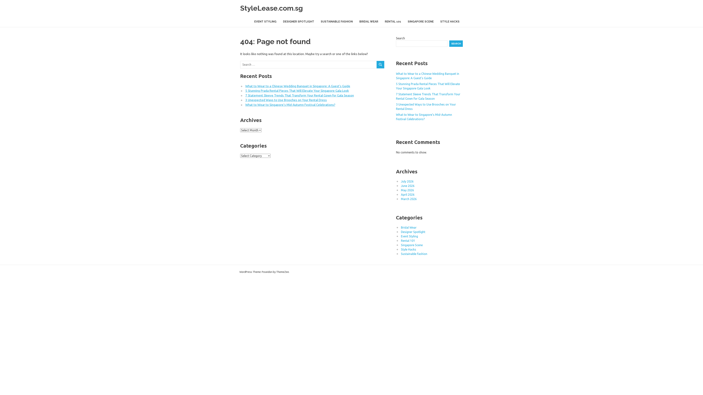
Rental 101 (393, 21)
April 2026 (407, 194)
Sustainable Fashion (337, 21)
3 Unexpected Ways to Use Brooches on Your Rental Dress (286, 100)
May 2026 (407, 190)
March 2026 (409, 199)
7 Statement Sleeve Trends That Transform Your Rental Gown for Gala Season (299, 95)
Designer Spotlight (298, 21)
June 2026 (407, 185)
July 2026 (407, 181)
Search (400, 38)
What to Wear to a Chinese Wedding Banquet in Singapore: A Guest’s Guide (297, 86)
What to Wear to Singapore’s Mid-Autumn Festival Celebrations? (290, 104)
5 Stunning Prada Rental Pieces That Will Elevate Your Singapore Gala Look (297, 90)
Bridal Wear (368, 21)
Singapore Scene (421, 21)
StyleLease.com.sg (271, 8)
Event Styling (265, 21)
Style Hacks (450, 21)
